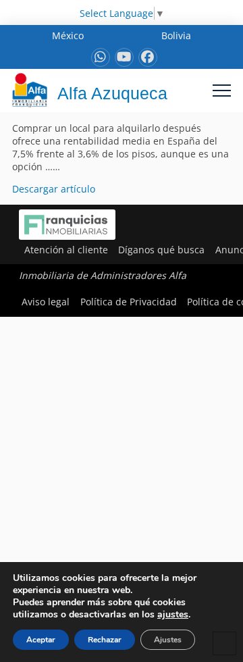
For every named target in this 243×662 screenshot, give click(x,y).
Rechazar (105, 639)
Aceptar (40, 639)
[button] (222, 90)
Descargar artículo (53, 188)
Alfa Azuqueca (112, 93)
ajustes (172, 615)
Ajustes (168, 639)
